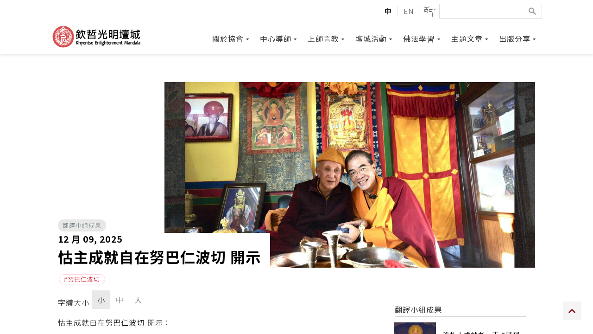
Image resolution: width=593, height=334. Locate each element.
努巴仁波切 (84, 279)
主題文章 (467, 38)
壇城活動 (371, 38)
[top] (572, 311)
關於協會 (228, 38)
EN (409, 11)
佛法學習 (419, 38)
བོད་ (429, 11)
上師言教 (323, 38)
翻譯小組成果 (82, 225)
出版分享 (514, 38)
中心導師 (275, 38)
